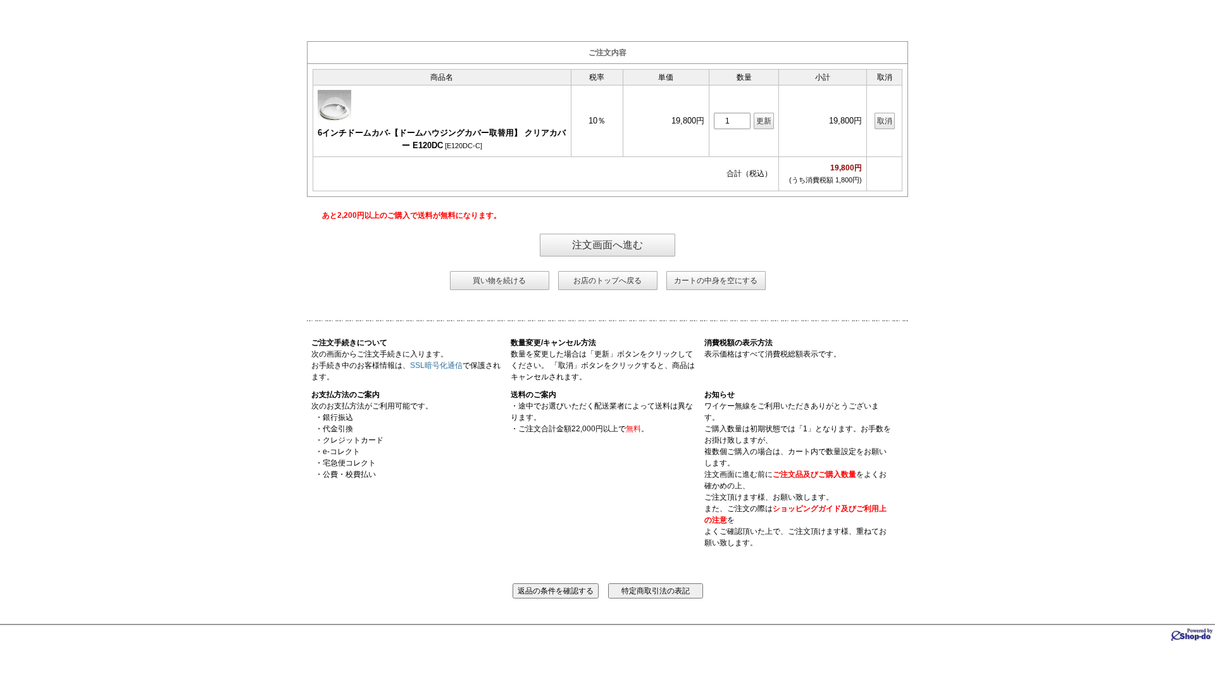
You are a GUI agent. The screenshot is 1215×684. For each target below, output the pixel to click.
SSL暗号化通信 (436, 365)
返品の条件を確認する (556, 590)
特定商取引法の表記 (655, 590)
